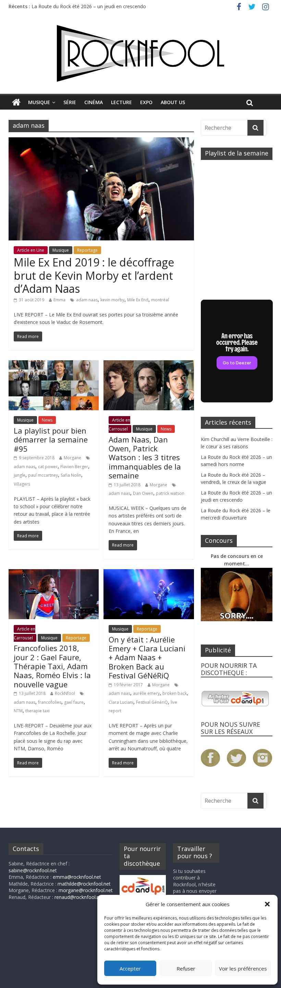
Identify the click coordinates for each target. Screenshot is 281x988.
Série (69, 102)
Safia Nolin (71, 475)
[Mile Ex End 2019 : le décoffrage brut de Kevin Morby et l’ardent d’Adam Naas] (101, 141)
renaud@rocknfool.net (79, 897)
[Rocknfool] (140, 53)
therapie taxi (37, 711)
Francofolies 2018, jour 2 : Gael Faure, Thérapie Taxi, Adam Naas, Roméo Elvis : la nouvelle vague (52, 666)
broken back (174, 693)
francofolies (49, 702)
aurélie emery (146, 693)
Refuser (185, 968)
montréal (160, 300)
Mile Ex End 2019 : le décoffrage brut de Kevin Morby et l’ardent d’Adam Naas (94, 275)
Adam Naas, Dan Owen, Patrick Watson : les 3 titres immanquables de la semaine (145, 457)
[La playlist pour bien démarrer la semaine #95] (54, 364)
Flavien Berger (74, 467)
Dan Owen (143, 493)
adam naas (87, 300)
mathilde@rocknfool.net (84, 883)
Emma (59, 300)
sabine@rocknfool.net (33, 870)
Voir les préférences (243, 968)
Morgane (72, 458)
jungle (19, 475)
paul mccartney (43, 475)
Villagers (22, 484)
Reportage (87, 250)
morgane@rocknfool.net (86, 890)
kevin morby (112, 300)
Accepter (130, 968)
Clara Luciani (121, 702)
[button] (267, 904)
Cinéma (93, 102)
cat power (48, 467)
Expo (146, 102)
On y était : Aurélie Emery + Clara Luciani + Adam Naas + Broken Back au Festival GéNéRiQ (147, 657)
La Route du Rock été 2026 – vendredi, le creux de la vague (97, 3)
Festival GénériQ (152, 702)
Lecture (121, 102)
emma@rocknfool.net (77, 877)
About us (173, 102)
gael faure (74, 702)
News (47, 420)
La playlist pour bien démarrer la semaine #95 (51, 439)
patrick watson (170, 493)
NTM (18, 711)
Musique (39, 102)
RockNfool (65, 693)
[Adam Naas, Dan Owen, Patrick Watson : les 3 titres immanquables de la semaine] (148, 364)
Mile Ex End (137, 300)
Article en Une (30, 250)
